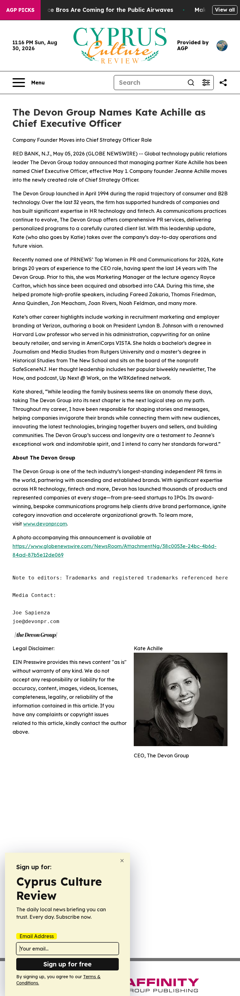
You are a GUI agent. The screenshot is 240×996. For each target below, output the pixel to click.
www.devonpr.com (45, 524)
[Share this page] (223, 82)
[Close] (122, 861)
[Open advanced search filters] (205, 82)
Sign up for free (67, 964)
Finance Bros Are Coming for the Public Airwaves (102, 9)
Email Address (36, 936)
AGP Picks (20, 10)
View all (225, 10)
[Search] (190, 82)
